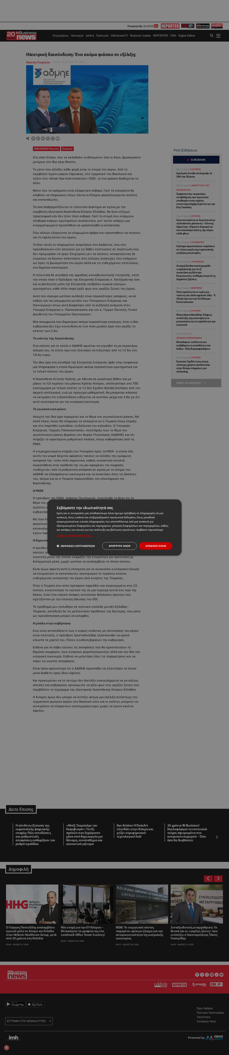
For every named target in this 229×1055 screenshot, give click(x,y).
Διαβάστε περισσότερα (149, 529)
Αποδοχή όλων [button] (156, 545)
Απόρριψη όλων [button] (119, 545)
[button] (114, 535)
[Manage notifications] (6, 1047)
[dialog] (114, 528)
